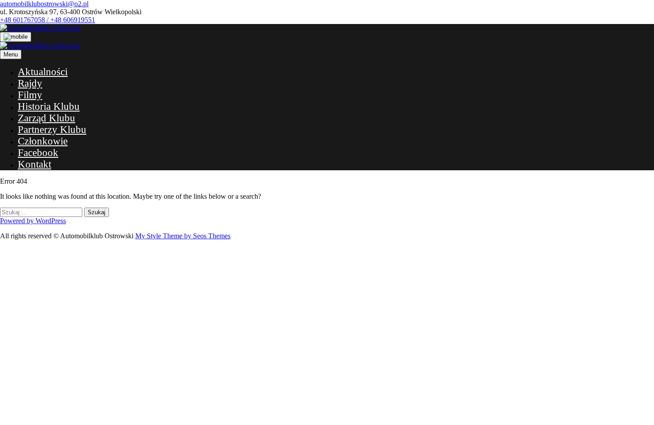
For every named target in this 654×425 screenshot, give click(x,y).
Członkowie (43, 141)
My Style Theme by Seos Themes (182, 236)
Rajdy (30, 83)
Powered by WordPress (33, 221)
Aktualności (43, 71)
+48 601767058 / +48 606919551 (47, 20)
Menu (11, 54)
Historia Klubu (49, 106)
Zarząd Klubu (46, 118)
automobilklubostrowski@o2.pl (44, 4)
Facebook (38, 152)
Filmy (30, 94)
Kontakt (34, 164)
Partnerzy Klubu (52, 129)
